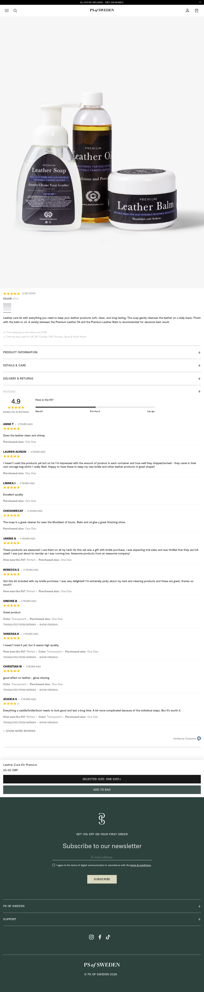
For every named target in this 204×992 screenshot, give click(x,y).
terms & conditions (140, 865)
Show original (48, 624)
